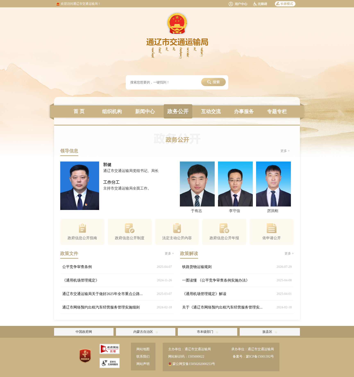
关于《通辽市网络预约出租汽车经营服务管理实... (222, 307)
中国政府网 (84, 331)
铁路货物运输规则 (197, 267)
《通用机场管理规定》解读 (204, 294)
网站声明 (143, 364)
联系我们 (143, 356)
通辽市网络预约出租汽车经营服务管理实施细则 (101, 307)
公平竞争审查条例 (77, 267)
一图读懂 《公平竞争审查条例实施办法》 (216, 280)
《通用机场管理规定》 (80, 280)
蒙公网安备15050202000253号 (193, 364)
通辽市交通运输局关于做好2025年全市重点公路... (102, 294)
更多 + (285, 151)
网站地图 (143, 349)
